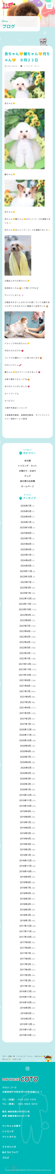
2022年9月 (25, 614)
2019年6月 (25, 827)
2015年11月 (25, 1029)
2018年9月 (25, 876)
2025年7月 (25, 538)
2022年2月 (24, 653)
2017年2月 (25, 980)
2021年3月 (24, 713)
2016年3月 (25, 1013)
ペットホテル (9, 1136)
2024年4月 (25, 560)
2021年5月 (25, 702)
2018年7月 (25, 887)
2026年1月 (25, 522)
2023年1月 (25, 593)
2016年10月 (25, 1002)
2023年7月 (25, 582)
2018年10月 (25, 871)
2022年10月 (25, 609)
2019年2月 (25, 849)
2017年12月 (25, 925)
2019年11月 (25, 800)
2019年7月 (25, 822)
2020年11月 (25, 734)
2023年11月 (26, 571)
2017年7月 (25, 953)
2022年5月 (24, 636)
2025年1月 (25, 554)
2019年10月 (25, 805)
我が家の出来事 (27, 481)
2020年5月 (25, 767)
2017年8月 (25, 947)
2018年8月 (25, 882)
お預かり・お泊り (27, 470)
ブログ (5, 1157)
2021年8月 (24, 685)
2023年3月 (25, 587)
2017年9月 (25, 942)
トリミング (8, 1131)
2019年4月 (25, 838)
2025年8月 (25, 533)
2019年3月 (25, 844)
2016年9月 (25, 1007)
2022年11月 (25, 603)
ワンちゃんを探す (11, 1125)
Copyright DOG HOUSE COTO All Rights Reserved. (28, 1170)
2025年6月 (25, 543)
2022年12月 (25, 598)
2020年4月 (25, 773)
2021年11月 (25, 669)
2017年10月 (25, 936)
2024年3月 (25, 565)
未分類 (27, 460)
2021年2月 (25, 718)
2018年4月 (25, 904)
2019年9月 (25, 811)
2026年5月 (25, 511)
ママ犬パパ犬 (9, 1146)
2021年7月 (24, 691)
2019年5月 (25, 833)
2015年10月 (25, 1035)
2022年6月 (24, 631)
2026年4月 (25, 516)
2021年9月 (24, 680)
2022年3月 (24, 647)
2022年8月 (25, 620)
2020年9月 (25, 745)
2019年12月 (25, 795)
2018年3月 (25, 909)
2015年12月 (26, 1024)
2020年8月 (25, 751)
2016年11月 (25, 996)
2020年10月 (25, 740)
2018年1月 (25, 920)
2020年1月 (25, 789)
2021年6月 (25, 696)
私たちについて (10, 1152)
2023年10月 (26, 576)
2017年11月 (25, 931)
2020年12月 (25, 729)
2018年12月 (25, 860)
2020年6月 (25, 762)
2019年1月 (25, 855)
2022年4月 (24, 642)
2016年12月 (25, 991)
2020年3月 (25, 778)
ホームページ (27, 486)
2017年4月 (25, 969)
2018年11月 (25, 865)
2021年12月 (25, 664)
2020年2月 (25, 783)
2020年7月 (25, 756)
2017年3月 (25, 975)
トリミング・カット (32, 66)
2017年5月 (25, 964)
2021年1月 (25, 724)
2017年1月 (25, 985)
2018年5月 (25, 898)
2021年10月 (25, 674)
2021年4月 (24, 707)
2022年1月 (24, 658)
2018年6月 (25, 893)
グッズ (27, 475)
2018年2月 (25, 914)
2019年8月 (25, 816)
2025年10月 (26, 527)
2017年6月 (25, 958)
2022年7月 (24, 625)
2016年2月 (25, 1018)
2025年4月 (25, 549)
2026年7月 (25, 505)
